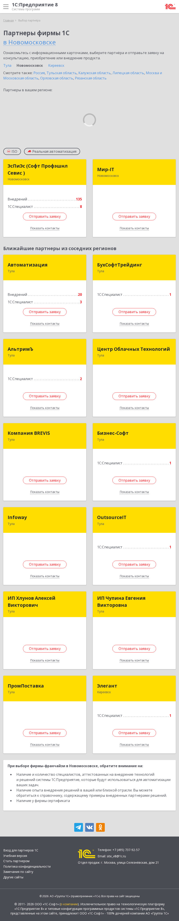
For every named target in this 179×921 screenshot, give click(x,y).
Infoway (17, 517)
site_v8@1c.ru (116, 856)
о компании (69, 904)
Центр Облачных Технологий (133, 349)
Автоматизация (28, 265)
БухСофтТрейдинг (119, 265)
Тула (7, 65)
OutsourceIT (111, 517)
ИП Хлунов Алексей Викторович (31, 601)
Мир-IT (105, 169)
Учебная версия (15, 856)
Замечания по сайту (18, 872)
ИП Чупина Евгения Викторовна (121, 601)
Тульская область (61, 72)
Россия (39, 72)
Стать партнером (16, 861)
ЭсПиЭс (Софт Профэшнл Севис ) (38, 169)
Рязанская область (91, 78)
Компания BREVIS (29, 433)
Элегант (107, 686)
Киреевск (56, 65)
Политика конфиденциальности (27, 866)
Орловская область (56, 78)
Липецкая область (128, 72)
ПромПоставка (26, 686)
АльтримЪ (20, 349)
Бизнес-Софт (113, 433)
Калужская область (94, 72)
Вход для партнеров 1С (20, 850)
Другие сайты (13, 877)
